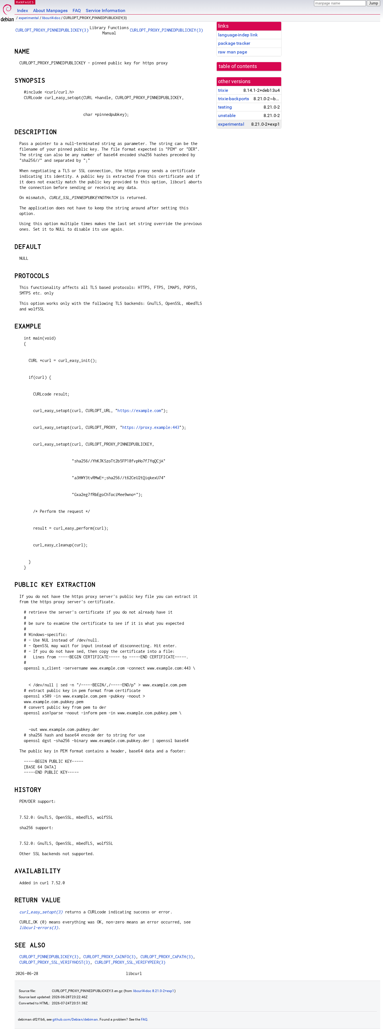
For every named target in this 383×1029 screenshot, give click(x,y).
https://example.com (139, 410)
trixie (223, 90)
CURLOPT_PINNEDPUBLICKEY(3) (49, 956)
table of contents (238, 66)
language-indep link (238, 35)
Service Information (105, 10)
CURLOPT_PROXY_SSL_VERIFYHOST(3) (54, 962)
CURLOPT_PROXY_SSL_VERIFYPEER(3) (130, 962)
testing (225, 107)
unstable (227, 115)
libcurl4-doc (51, 18)
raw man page (232, 52)
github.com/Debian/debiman (75, 1019)
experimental (29, 18)
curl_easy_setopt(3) (41, 911)
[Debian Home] (7, 11)
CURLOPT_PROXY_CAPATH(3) (166, 956)
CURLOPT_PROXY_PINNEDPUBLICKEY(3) (52, 30)
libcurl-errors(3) (38, 927)
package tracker (234, 43)
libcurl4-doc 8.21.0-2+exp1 (153, 991)
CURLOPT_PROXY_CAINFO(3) (109, 956)
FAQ (77, 10)
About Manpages (50, 10)
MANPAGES (25, 2)
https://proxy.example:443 (150, 427)
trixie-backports (233, 98)
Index (22, 10)
